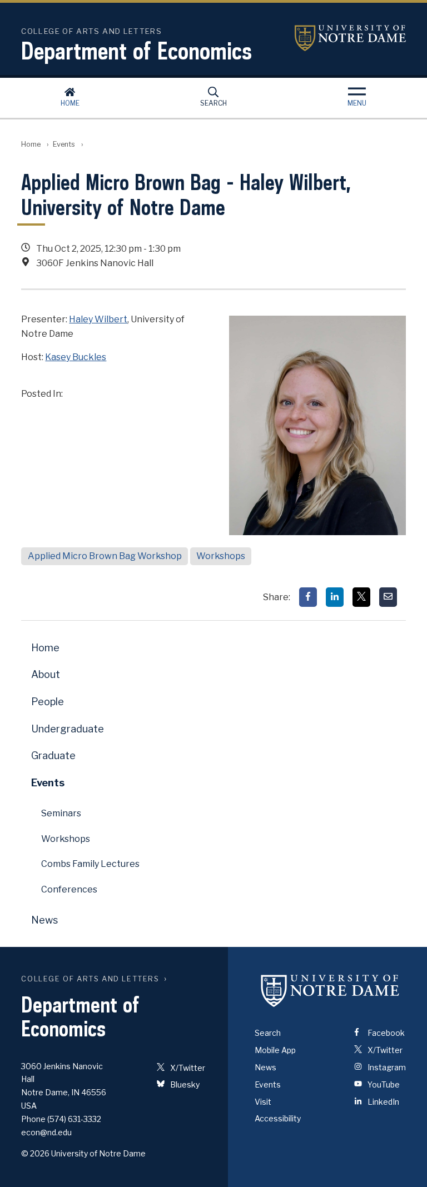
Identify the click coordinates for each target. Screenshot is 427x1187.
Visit (263, 1101)
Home (70, 103)
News (44, 920)
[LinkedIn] (335, 597)
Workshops (220, 556)
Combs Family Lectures (90, 864)
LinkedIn (382, 1101)
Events (64, 144)
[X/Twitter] (361, 597)
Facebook (385, 1033)
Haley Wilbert (98, 319)
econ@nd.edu (46, 1132)
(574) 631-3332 (74, 1119)
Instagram (386, 1067)
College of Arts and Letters (90, 979)
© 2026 (35, 1153)
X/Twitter (186, 1068)
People (47, 701)
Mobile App (275, 1050)
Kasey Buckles (75, 357)
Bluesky (184, 1084)
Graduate (53, 755)
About (45, 674)
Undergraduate (67, 729)
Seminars (61, 813)
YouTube (383, 1084)
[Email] (388, 597)
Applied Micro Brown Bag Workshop (105, 556)
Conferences (69, 889)
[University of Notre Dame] (330, 990)
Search (213, 103)
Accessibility (278, 1118)
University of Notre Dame (350, 38)
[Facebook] (308, 597)
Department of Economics (136, 50)
